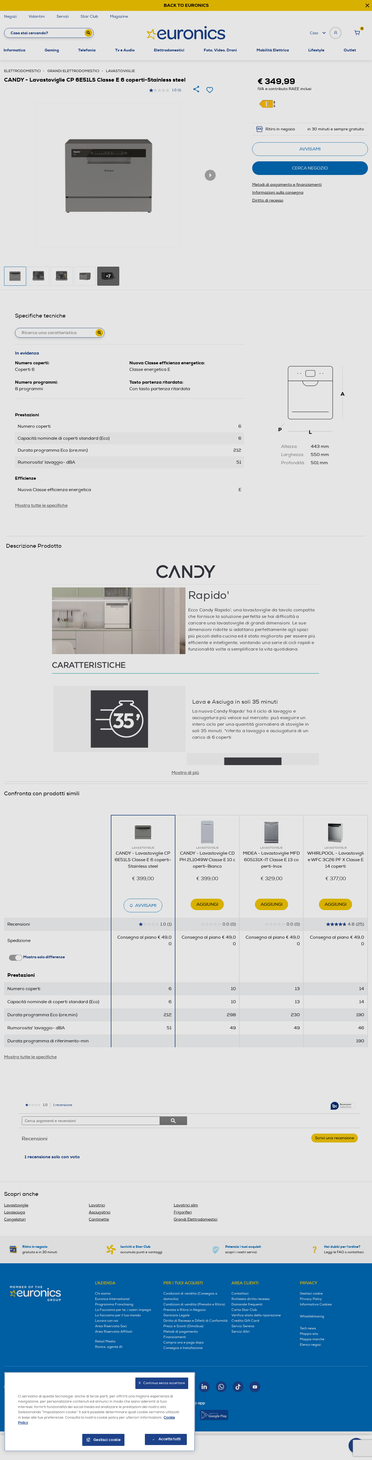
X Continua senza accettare (162, 1383)
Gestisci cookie (107, 1440)
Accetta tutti (169, 1439)
